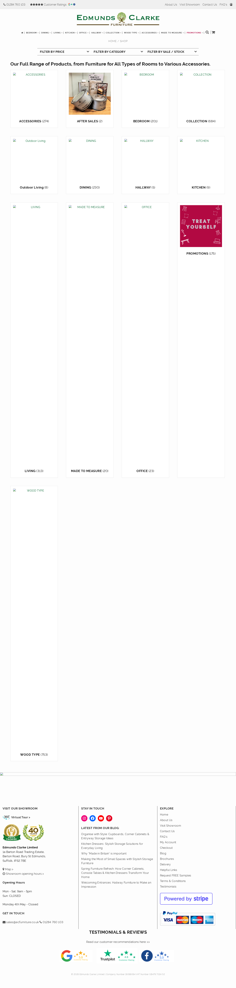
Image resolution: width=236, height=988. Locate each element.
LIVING (57, 33)
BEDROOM (31, 33)
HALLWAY (96, 33)
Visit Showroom (190, 4)
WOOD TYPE (130, 33)
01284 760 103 (16, 4)
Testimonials (168, 886)
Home (112, 41)
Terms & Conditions (173, 881)
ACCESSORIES (149, 33)
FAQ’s (223, 4)
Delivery (165, 864)
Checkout (166, 847)
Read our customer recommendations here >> (118, 942)
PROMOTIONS (194, 33)
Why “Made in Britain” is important (103, 853)
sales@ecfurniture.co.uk (22, 922)
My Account (168, 842)
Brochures (167, 859)
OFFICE (83, 33)
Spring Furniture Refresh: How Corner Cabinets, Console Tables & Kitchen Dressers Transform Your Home (115, 873)
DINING (45, 33)
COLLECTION (112, 33)
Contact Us (209, 4)
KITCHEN (70, 33)
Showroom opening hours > (24, 873)
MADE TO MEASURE (171, 33)
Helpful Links (168, 870)
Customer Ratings (55, 4)
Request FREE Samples (175, 875)
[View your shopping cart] (214, 33)
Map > (8, 869)
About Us (171, 4)
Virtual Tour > (20, 817)
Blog (163, 853)
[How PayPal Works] (187, 926)
